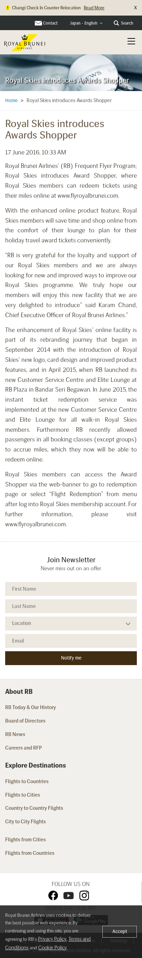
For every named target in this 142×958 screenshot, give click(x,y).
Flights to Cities (22, 795)
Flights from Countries (29, 853)
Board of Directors (25, 721)
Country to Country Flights (34, 808)
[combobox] (86, 23)
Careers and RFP (23, 748)
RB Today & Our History (30, 707)
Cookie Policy (52, 947)
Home (11, 101)
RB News (15, 734)
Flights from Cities (25, 839)
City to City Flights (26, 821)
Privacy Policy (52, 939)
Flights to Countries (27, 781)
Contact (50, 23)
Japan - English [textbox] (84, 23)
